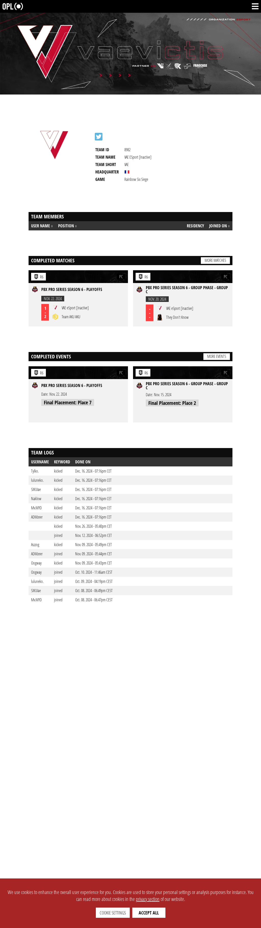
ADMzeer (37, 517)
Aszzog (35, 544)
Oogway (36, 563)
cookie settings (113, 913)
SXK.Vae (36, 489)
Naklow (36, 498)
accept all (149, 913)
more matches (215, 260)
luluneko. (37, 480)
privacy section (148, 899)
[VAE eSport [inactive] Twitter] (98, 136)
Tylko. (35, 471)
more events (216, 356)
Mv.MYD (36, 508)
